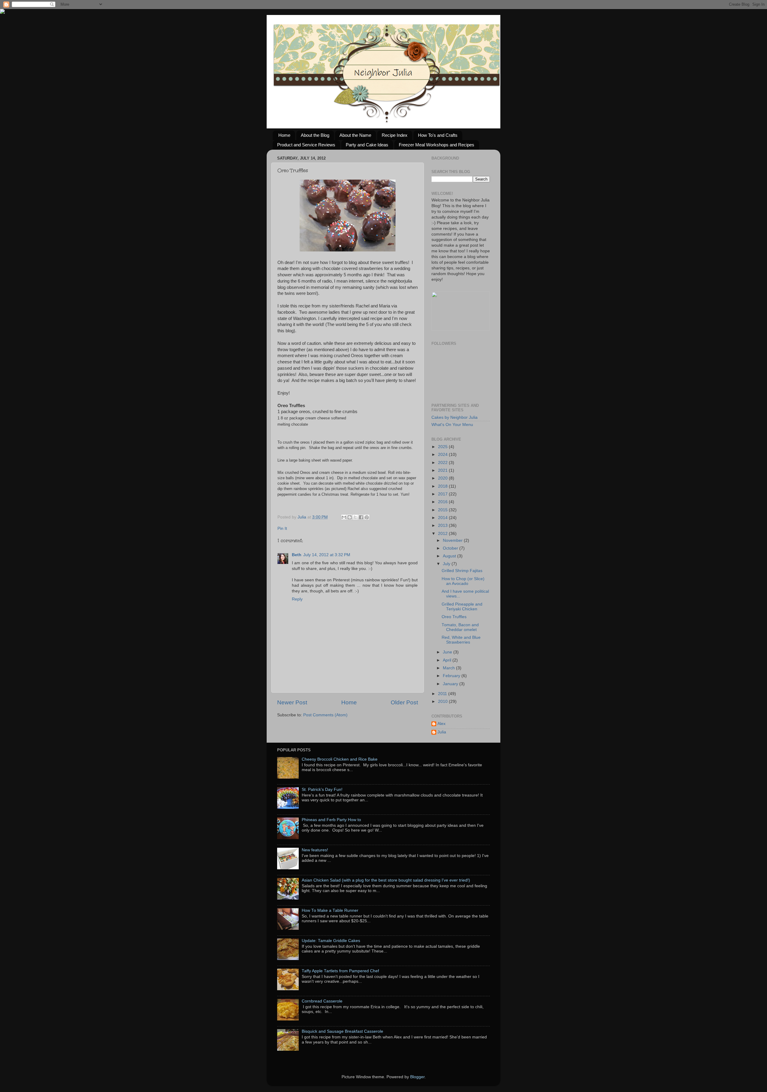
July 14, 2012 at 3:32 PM (326, 555)
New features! (315, 850)
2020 (443, 478)
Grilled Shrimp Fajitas (462, 570)
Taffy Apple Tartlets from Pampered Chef (340, 971)
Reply (297, 599)
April (447, 660)
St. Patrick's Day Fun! (322, 789)
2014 (443, 517)
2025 (443, 447)
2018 (443, 486)
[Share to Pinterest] (367, 517)
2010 (443, 701)
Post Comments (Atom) (325, 715)
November (453, 540)
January (451, 684)
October (451, 548)
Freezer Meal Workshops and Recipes (436, 144)
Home (284, 135)
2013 (443, 525)
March (449, 668)
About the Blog (315, 135)
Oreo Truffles (454, 617)
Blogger (417, 1077)
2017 (443, 494)
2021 (443, 470)
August (450, 556)
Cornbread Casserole (322, 1001)
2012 (443, 533)
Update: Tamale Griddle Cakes (331, 940)
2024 (443, 454)
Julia (302, 517)
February (452, 676)
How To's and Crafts (438, 135)
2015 (443, 510)
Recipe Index (394, 135)
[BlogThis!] (350, 517)
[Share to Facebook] (361, 517)
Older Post (404, 702)
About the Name (355, 135)
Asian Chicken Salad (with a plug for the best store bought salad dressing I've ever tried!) (386, 880)
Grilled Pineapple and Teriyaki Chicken (462, 606)
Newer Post (292, 702)
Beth (296, 555)
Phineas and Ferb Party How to (331, 820)
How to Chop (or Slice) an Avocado (463, 581)
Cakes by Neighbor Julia (454, 417)
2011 (443, 693)
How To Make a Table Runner (330, 910)
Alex (441, 723)
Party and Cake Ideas (367, 144)
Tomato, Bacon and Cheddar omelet (460, 627)
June (448, 652)
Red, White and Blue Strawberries (461, 639)
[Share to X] (355, 517)
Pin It (282, 528)
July (447, 564)
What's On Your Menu (452, 424)
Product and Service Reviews (306, 144)
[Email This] (344, 517)
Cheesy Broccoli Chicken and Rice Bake (340, 759)
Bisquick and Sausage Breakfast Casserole (342, 1031)
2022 (443, 462)
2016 (443, 502)
